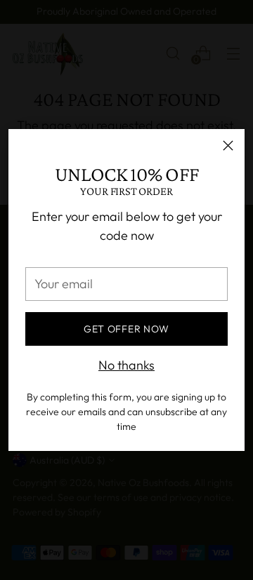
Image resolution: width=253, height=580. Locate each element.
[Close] (228, 145)
